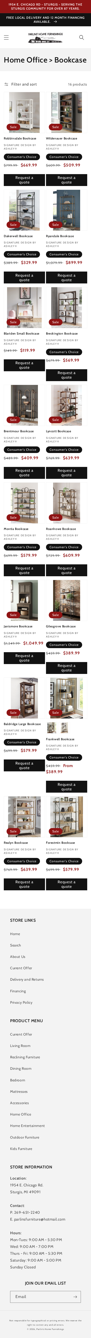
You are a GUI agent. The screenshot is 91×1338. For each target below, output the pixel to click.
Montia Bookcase (16, 529)
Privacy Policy (21, 1002)
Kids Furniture (21, 1148)
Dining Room (21, 1068)
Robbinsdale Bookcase (20, 138)
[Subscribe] (75, 1297)
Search (15, 945)
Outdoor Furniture (24, 1137)
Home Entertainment (27, 1125)
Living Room (20, 1045)
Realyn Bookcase (16, 843)
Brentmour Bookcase (19, 431)
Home (15, 934)
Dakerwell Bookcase (18, 236)
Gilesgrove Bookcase (61, 626)
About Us (18, 956)
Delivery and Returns (27, 979)
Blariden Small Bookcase (21, 333)
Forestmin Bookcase (60, 843)
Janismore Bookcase (18, 626)
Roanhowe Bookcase (61, 529)
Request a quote (24, 179)
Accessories (19, 1103)
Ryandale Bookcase (60, 236)
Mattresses (19, 1091)
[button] (6, 37)
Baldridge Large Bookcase (22, 724)
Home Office (20, 1114)
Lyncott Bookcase (58, 431)
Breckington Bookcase (62, 333)
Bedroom (17, 1080)
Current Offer (21, 968)
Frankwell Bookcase (60, 739)
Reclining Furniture (25, 1057)
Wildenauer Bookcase (61, 138)
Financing (18, 991)
